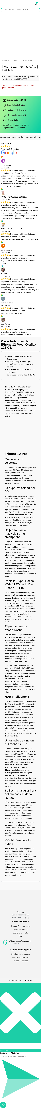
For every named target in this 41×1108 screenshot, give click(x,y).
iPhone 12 (11, 61)
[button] (5, 4)
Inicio (4, 61)
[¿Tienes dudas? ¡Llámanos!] (5, 942)
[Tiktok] (25, 906)
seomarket (28, 980)
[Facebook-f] (15, 906)
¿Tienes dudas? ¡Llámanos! (20, 941)
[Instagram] (20, 906)
